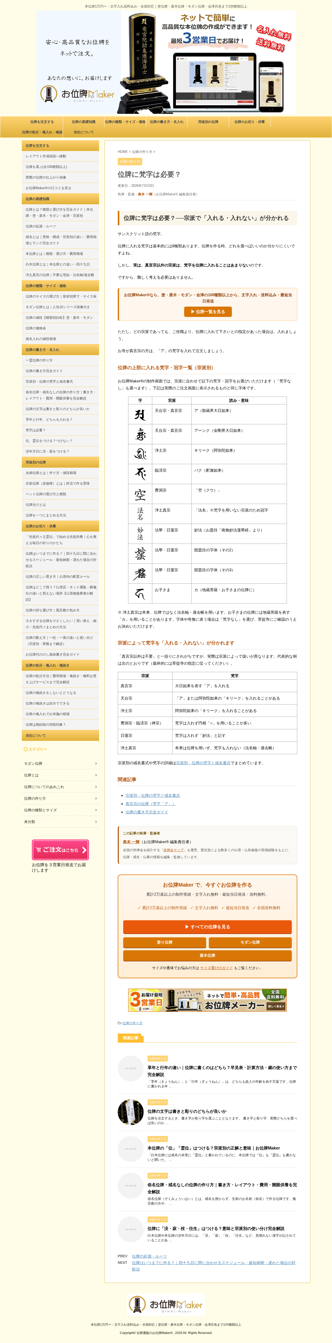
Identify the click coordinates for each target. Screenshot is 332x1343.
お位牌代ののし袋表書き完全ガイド (53, 654)
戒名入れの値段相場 (41, 339)
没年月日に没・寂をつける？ (48, 451)
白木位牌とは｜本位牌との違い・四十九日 (58, 264)
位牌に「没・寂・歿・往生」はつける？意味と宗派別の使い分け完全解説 (216, 1228)
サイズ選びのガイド (216, 968)
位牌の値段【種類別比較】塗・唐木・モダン (59, 318)
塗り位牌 (164, 942)
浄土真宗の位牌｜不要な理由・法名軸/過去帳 (60, 275)
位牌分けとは (36, 505)
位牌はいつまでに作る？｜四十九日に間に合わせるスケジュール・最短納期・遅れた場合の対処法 (61, 560)
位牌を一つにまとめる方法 (46, 515)
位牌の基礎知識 (83, 122)
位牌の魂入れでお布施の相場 (48, 714)
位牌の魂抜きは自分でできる (48, 703)
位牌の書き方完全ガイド (147, 812)
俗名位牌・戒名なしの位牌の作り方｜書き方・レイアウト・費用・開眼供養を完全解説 (61, 395)
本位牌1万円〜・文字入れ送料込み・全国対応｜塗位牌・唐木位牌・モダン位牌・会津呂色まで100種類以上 (166, 1324)
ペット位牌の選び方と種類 (46, 494)
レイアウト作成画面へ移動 (46, 156)
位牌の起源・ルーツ (149, 1256)
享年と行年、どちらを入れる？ (49, 419)
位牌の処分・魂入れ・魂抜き (42, 133)
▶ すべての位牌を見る (207, 926)
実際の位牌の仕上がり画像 (46, 177)
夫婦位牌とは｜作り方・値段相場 (51, 473)
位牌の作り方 (132, 1023)
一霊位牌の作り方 (39, 360)
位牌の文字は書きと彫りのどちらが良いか (187, 1111)
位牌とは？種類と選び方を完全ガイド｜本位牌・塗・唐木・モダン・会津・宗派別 (59, 212)
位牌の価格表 (36, 328)
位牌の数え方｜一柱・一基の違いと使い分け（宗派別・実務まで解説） (59, 641)
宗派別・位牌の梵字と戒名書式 (203, 763)
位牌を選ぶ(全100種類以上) (46, 167)
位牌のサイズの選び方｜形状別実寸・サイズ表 (61, 296)
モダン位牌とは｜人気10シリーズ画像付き (58, 307)
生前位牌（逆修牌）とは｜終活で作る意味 (58, 483)
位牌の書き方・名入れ (167, 122)
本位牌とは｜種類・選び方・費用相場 (54, 254)
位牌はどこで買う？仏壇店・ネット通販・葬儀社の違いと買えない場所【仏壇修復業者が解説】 (61, 593)
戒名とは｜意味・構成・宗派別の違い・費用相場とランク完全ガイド (61, 240)
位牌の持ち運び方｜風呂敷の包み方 (53, 610)
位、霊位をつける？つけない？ (49, 441)
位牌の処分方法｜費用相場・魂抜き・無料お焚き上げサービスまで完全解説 (61, 679)
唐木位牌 (207, 955)
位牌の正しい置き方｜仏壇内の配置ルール (58, 576)
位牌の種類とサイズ (40, 810)
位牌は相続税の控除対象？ (46, 724)
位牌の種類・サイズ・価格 (125, 122)
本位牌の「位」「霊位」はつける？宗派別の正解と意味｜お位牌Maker (214, 1148)
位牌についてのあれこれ (44, 787)
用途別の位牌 (208, 122)
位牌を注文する (42, 122)
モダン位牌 (250, 942)
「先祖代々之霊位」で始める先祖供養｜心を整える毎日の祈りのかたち (61, 540)
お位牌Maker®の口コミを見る (48, 188)
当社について (84, 132)
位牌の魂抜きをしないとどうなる (51, 693)
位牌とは (31, 775)
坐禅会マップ (173, 850)
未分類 (29, 822)
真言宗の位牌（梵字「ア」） (151, 804)
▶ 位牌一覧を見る (208, 311)
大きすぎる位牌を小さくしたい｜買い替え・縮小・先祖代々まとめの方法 (61, 624)
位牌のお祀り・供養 (249, 122)
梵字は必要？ (36, 430)
